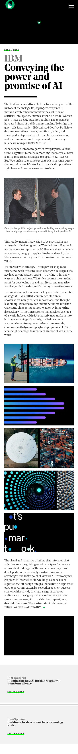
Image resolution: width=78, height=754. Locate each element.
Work (16, 50)
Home (7, 50)
